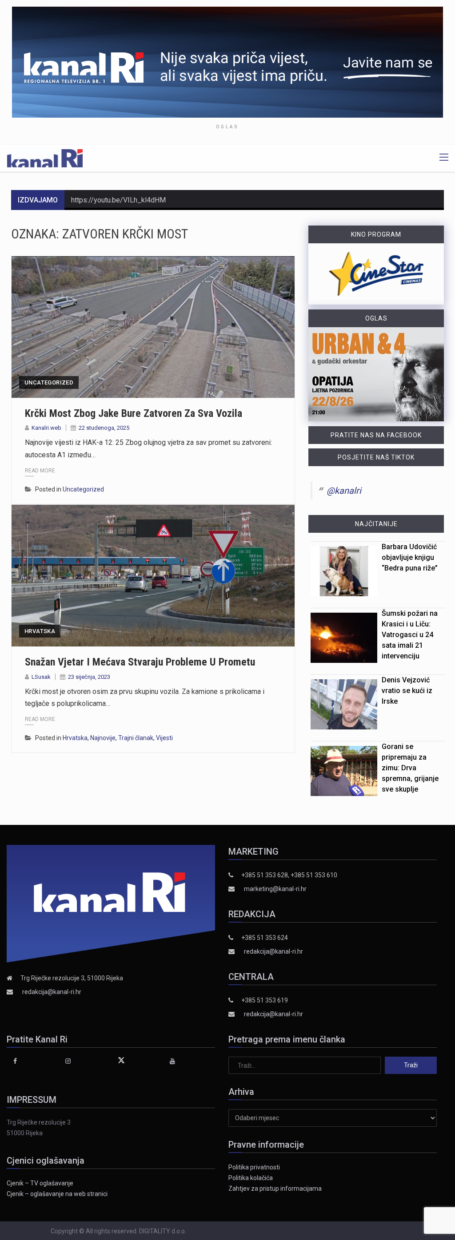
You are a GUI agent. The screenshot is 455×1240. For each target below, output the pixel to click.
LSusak (41, 676)
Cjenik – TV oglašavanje (40, 1183)
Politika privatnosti (254, 1167)
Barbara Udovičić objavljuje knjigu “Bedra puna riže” (410, 557)
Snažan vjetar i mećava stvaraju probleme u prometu (140, 662)
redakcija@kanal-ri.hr (51, 991)
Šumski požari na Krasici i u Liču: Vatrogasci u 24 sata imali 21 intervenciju (410, 634)
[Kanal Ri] (45, 157)
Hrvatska (39, 631)
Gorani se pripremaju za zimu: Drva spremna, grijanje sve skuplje (410, 767)
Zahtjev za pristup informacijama (275, 1188)
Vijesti (164, 737)
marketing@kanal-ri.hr (275, 888)
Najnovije (103, 737)
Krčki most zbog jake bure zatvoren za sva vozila (133, 413)
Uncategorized (48, 382)
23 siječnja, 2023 (89, 676)
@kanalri (344, 490)
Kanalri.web (46, 427)
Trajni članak (135, 737)
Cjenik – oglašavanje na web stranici (57, 1193)
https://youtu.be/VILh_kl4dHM (118, 200)
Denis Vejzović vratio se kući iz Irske (407, 690)
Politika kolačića (250, 1177)
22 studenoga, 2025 (104, 427)
